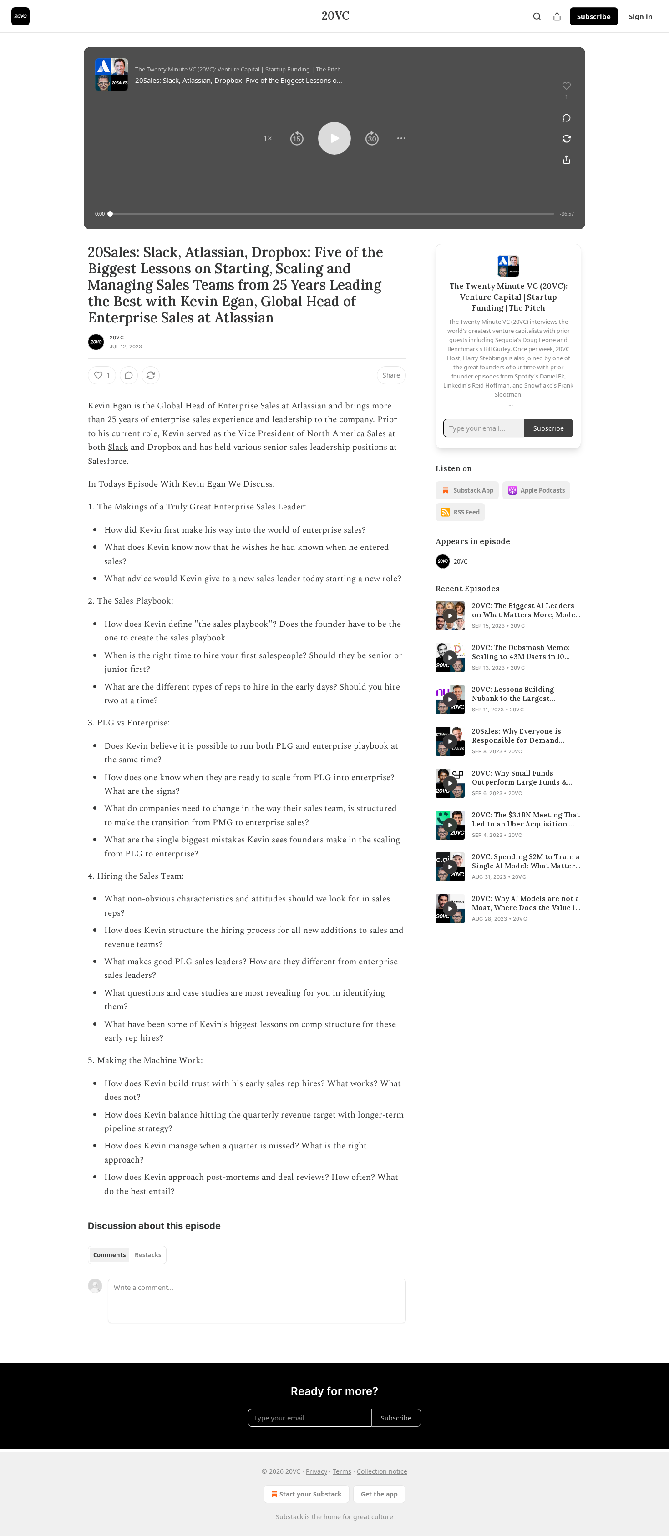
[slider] (332, 213)
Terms (342, 1471)
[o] (450, 616)
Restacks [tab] (148, 1255)
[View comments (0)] (566, 118)
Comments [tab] (109, 1255)
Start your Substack (310, 1494)
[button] (267, 138)
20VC (117, 337)
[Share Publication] (557, 16)
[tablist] (127, 1255)
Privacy (316, 1471)
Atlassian (308, 406)
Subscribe (594, 16)
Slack (118, 447)
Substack (289, 1516)
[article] (508, 616)
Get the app (379, 1494)
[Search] (537, 16)
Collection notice (382, 1471)
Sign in (641, 16)
